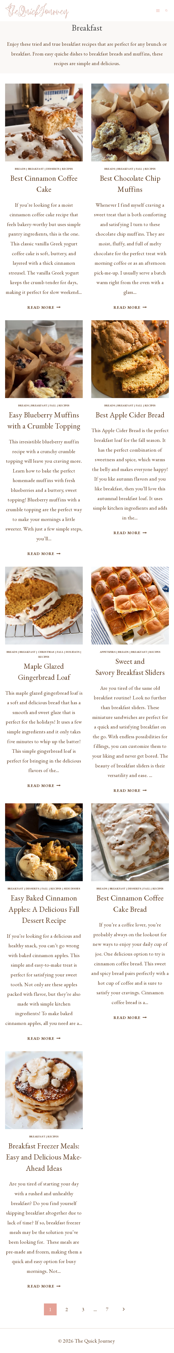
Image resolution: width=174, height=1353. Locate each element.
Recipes (67, 169)
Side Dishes (72, 888)
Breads (20, 169)
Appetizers (108, 652)
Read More (43, 307)
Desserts (53, 169)
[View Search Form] (166, 10)
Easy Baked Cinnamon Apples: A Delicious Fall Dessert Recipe (43, 909)
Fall (139, 169)
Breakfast (36, 169)
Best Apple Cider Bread (130, 415)
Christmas (46, 652)
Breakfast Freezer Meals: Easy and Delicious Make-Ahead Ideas (44, 1157)
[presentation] (44, 122)
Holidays (73, 652)
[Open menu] (158, 10)
